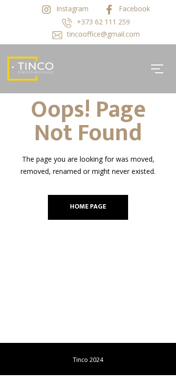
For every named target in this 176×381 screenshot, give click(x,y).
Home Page (88, 206)
